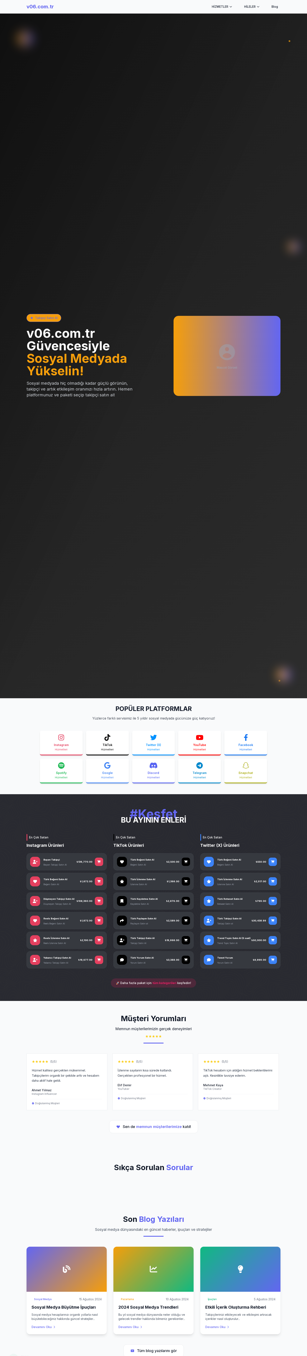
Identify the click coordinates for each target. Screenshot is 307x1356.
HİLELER (250, 6)
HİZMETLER (220, 6)
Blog (274, 6)
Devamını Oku (42, 1327)
